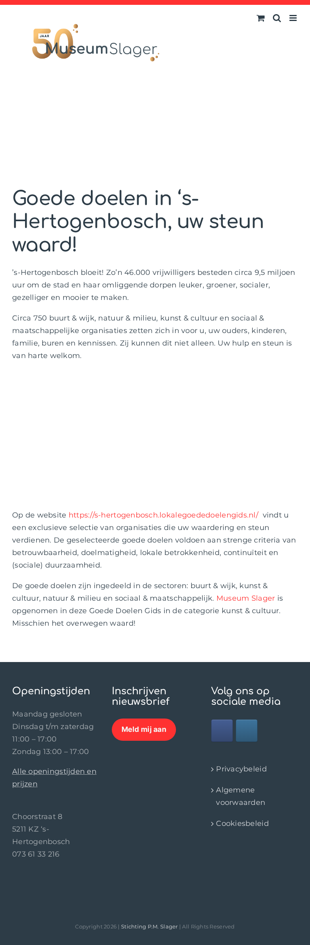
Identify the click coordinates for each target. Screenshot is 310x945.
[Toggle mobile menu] (293, 18)
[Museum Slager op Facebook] (222, 730)
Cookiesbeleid (242, 823)
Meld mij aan (143, 729)
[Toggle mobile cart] (261, 18)
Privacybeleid (241, 769)
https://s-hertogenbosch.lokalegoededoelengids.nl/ (163, 515)
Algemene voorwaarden (240, 796)
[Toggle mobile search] (277, 18)
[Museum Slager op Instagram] (247, 730)
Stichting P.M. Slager (149, 926)
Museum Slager (245, 598)
